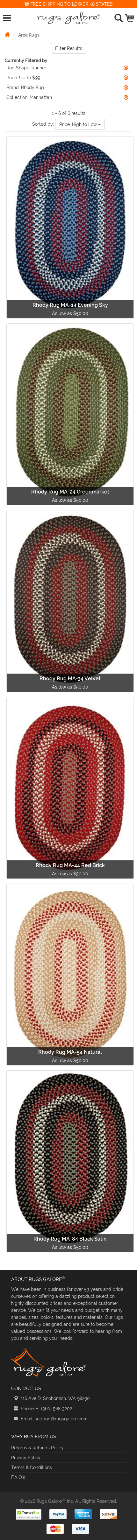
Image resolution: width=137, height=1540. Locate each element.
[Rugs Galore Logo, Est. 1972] (68, 17)
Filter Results (68, 48)
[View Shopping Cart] (130, 16)
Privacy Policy (25, 1457)
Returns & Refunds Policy (37, 1447)
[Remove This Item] (126, 68)
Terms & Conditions (31, 1467)
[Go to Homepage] (7, 34)
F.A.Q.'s (18, 1477)
